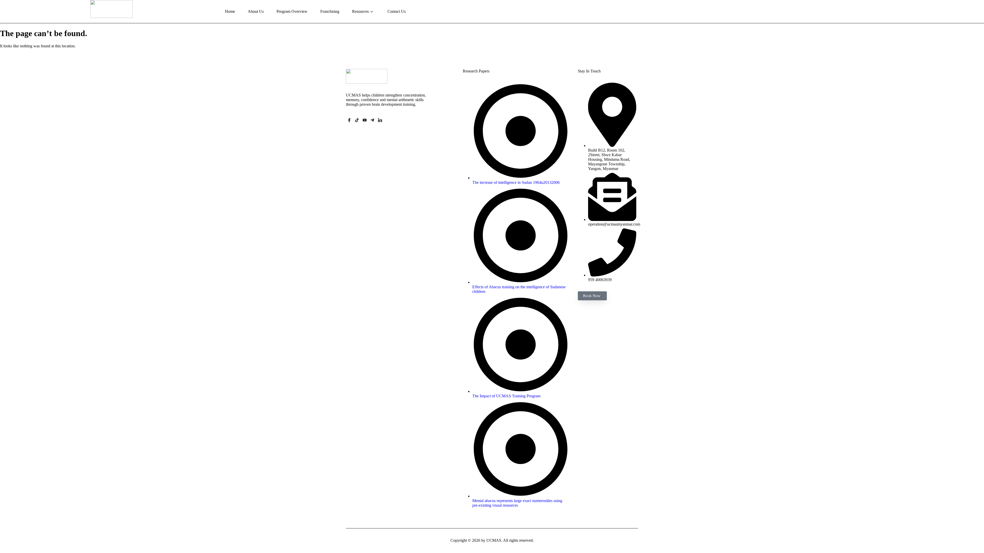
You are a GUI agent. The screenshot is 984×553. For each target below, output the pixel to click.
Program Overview (292, 11)
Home (230, 11)
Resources (360, 11)
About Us (256, 11)
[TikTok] (357, 121)
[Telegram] (372, 121)
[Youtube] (365, 121)
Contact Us (396, 11)
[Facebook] (349, 121)
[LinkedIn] (380, 121)
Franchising (329, 11)
